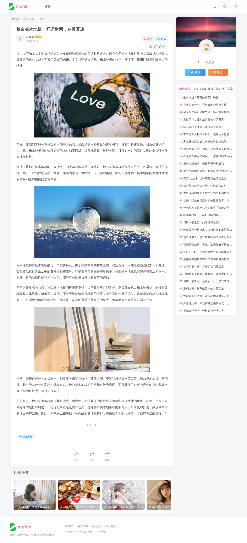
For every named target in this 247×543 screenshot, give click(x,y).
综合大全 (28, 19)
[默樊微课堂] (22, 527)
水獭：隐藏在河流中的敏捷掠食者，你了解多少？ (213, 200)
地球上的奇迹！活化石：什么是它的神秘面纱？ (211, 281)
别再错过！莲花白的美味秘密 (200, 97)
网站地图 (111, 526)
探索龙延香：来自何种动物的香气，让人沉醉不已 (213, 303)
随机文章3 (214, 88)
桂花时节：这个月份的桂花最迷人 (203, 266)
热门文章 (227, 88)
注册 (219, 72)
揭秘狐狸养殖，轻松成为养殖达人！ (205, 310)
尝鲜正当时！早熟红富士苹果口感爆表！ (207, 252)
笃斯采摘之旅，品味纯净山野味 (202, 222)
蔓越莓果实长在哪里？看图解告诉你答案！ (209, 259)
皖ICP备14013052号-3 (95, 531)
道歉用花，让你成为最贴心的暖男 (203, 119)
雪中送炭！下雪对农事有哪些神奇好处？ (207, 237)
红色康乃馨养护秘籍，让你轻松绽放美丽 (207, 156)
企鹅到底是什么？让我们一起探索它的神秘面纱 (211, 274)
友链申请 (69, 526)
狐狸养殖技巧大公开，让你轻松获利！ (206, 185)
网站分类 (97, 526)
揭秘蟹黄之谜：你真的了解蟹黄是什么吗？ (209, 149)
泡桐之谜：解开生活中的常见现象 (203, 288)
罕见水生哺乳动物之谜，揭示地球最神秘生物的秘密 (214, 112)
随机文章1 (185, 88)
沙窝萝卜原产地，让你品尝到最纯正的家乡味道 (211, 296)
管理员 (30, 37)
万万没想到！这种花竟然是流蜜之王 (205, 178)
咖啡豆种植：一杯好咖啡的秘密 (202, 215)
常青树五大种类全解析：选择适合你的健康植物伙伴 (214, 134)
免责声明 (83, 526)
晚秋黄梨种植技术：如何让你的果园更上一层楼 (211, 230)
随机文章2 (200, 88)
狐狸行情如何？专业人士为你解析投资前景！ (210, 244)
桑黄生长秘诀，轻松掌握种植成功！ (205, 163)
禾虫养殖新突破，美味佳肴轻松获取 (205, 141)
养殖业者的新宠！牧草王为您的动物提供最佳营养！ (214, 193)
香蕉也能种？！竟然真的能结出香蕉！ (206, 104)
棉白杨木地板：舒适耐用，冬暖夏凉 (50, 29)
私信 (163, 39)
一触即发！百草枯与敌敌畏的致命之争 (206, 207)
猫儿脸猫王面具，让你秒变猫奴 (202, 127)
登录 (197, 72)
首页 (47, 6)
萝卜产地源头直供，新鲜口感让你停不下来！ (210, 171)
